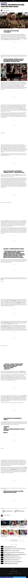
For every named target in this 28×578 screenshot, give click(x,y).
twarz (22, 257)
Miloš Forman (21, 508)
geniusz (21, 108)
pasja (4, 256)
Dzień (5, 421)
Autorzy (14, 573)
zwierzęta (6, 38)
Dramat (13, 508)
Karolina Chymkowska (7, 515)
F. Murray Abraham (16, 508)
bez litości (6, 322)
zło (6, 305)
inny (1, 278)
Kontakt (17, 573)
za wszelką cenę (14, 300)
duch (6, 220)
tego (12, 105)
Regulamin (20, 573)
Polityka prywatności (9, 573)
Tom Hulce (25, 508)
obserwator (21, 371)
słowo (22, 34)
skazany (8, 397)
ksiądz (25, 467)
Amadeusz (5, 508)
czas (21, 185)
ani (8, 56)
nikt (7, 301)
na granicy (24, 395)
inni (13, 221)
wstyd (7, 427)
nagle (19, 251)
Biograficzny (9, 508)
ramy (25, 38)
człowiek (17, 174)
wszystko (17, 85)
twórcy (9, 327)
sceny (9, 376)
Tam (22, 221)
